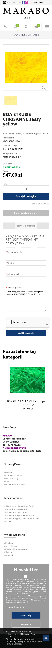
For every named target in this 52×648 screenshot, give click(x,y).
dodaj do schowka (40, 203)
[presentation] (26, 225)
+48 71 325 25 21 (14, 2)
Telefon (10, 263)
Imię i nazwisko (14, 252)
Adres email (13, 274)
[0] (15, 27)
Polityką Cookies (13, 643)
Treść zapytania (14, 287)
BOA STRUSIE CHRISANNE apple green (27, 401)
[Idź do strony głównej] (26, 18)
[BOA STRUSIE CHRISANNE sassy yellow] (26, 90)
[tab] (26, 225)
